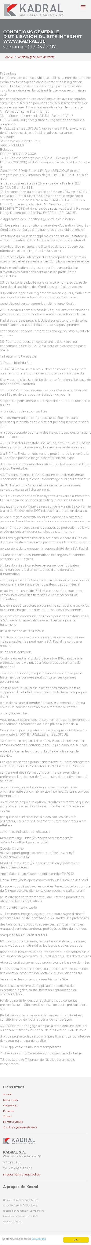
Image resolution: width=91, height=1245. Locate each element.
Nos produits (10, 1105)
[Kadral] (33, 9)
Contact (7, 1116)
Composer (8, 1111)
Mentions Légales (13, 1121)
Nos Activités (10, 1100)
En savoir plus (39, 1238)
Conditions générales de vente (20, 1127)
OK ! (76, 1239)
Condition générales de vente (36, 57)
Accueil (9, 57)
